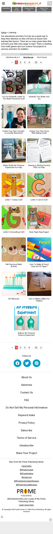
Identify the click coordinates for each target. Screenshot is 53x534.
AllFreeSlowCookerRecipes (26, 481)
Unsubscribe (26, 445)
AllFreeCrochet (26, 470)
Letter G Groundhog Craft (13, 232)
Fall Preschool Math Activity (14, 265)
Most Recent (28, 57)
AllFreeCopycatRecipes (26, 485)
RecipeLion (26, 477)
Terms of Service (26, 437)
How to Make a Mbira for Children (39, 300)
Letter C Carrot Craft (39, 200)
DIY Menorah (13, 299)
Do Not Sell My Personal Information (26, 407)
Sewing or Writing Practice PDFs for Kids (39, 166)
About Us (26, 377)
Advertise (26, 384)
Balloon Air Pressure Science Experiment (26, 334)
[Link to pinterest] (36, 363)
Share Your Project (26, 453)
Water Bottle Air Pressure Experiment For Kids (13, 166)
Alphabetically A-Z (13, 57)
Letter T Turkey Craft (13, 200)
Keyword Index (26, 415)
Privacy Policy (27, 422)
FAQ (26, 400)
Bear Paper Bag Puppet (39, 232)
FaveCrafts (27, 466)
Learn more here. (26, 505)
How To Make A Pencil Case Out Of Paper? (39, 265)
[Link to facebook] (17, 363)
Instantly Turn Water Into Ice (39, 98)
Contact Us (26, 392)
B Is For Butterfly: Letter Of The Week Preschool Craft (14, 98)
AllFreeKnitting (26, 473)
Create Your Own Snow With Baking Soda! (39, 132)
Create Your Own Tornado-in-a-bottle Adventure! (13, 132)
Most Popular (42, 57)
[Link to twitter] (27, 363)
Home (3, 32)
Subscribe (26, 430)
